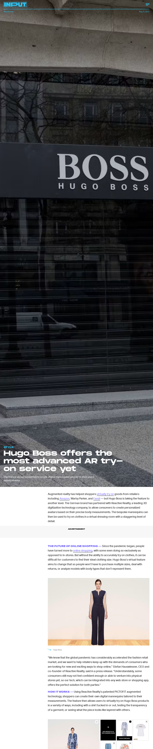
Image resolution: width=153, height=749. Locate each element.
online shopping (82, 550)
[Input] (15, 4)
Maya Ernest (8, 11)
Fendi (96, 498)
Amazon (64, 498)
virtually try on (105, 494)
